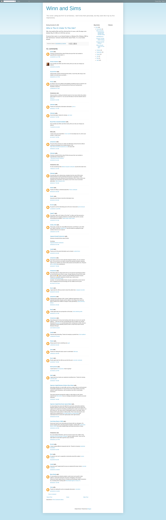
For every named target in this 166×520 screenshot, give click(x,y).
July (98, 56)
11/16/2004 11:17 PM (55, 57)
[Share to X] (73, 44)
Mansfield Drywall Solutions (57, 158)
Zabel (51, 375)
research (58, 323)
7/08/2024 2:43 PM (54, 168)
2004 (96, 27)
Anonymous (53, 270)
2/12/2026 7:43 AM (54, 362)
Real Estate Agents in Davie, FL (73, 480)
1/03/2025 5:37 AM (54, 220)
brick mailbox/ (82, 334)
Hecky (51, 81)
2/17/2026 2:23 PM (54, 370)
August (98, 54)
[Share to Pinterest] (76, 44)
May (98, 58)
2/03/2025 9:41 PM (54, 244)
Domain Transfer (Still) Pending (100, 39)
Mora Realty (53, 474)
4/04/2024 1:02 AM (54, 148)
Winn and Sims (63, 8)
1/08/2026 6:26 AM (54, 345)
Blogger (89, 508)
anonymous (53, 141)
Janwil (51, 249)
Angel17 (52, 213)
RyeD (51, 309)
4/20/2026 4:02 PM (54, 428)
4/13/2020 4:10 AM (54, 100)
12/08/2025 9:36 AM (55, 336)
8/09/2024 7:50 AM (54, 183)
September (99, 52)
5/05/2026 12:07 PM (55, 439)
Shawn (51, 187)
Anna (51, 349)
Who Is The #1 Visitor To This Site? (61, 28)
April (98, 60)
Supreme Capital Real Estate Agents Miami (60, 404)
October (99, 50)
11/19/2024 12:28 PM (55, 208)
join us (73, 106)
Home (67, 497)
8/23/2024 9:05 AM (54, 200)
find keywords (53, 366)
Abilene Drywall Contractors (68, 166)
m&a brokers (59, 396)
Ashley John (53, 224)
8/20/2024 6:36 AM (54, 191)
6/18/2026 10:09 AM (55, 469)
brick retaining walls (77, 311)
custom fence (77, 251)
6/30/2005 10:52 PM (55, 67)
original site (63, 228)
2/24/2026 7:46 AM (54, 399)
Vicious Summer (54, 61)
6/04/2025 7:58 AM (54, 266)
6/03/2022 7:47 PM (54, 108)
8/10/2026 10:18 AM (55, 491)
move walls (67, 133)
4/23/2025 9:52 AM (54, 253)
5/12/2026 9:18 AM (54, 449)
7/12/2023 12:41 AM (55, 127)
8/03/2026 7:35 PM (54, 482)
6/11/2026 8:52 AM (54, 459)
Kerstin (52, 204)
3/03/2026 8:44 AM (54, 416)
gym (69, 343)
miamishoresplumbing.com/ (56, 278)
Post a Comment (52, 494)
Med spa (76, 351)
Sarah (51, 51)
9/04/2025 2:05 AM (54, 304)
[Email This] (69, 44)
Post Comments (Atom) (58, 499)
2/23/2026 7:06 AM (54, 380)
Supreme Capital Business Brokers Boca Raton (62, 385)
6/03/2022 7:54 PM (54, 117)
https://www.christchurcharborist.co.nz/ (59, 146)
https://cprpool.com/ (60, 181)
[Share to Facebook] (74, 44)
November (99, 29)
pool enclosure (81, 206)
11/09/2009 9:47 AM (54, 88)
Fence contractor (73, 189)
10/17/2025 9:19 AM (55, 327)
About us (52, 98)
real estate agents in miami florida (71, 413)
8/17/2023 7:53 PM (54, 137)
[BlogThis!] (71, 44)
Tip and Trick (53, 71)
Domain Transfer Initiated (100, 42)
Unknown (52, 104)
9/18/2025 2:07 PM (54, 313)
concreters (77, 489)
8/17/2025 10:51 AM (55, 283)
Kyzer (51, 288)
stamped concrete (80, 290)
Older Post (85, 497)
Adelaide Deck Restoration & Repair (58, 436)
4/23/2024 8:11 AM (54, 160)
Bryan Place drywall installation (58, 121)
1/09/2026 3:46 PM (54, 353)
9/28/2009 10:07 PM (55, 77)
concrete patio (53, 378)
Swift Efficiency (99, 36)
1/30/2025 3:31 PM (54, 231)
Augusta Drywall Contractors (57, 236)
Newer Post (49, 497)
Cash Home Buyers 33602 (56, 421)
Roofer (52, 196)
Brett (51, 454)
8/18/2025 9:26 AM (54, 292)
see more (70, 115)
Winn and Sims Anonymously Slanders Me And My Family (100, 32)
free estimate (54, 264)
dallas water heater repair (69, 218)
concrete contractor (77, 360)
